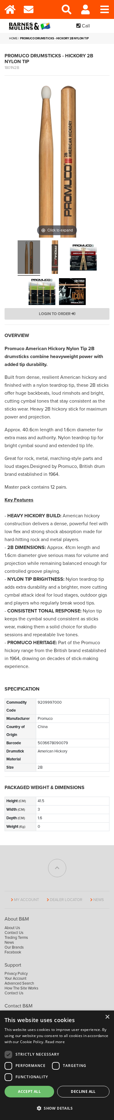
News (98, 899)
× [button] (107, 1017)
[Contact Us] (29, 9)
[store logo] (31, 26)
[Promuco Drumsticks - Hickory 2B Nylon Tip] (29, 258)
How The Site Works (21, 988)
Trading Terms (16, 937)
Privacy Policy (16, 973)
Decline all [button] (83, 1091)
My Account (26, 899)
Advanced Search (19, 983)
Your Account (15, 978)
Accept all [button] (29, 1091)
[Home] (10, 9)
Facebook (13, 952)
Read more (55, 1041)
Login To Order (55, 313)
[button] (57, 1108)
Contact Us (14, 932)
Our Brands (14, 947)
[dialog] (57, 1065)
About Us (12, 927)
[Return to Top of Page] (57, 868)
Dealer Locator (66, 899)
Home (13, 38)
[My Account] (86, 9)
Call (85, 26)
